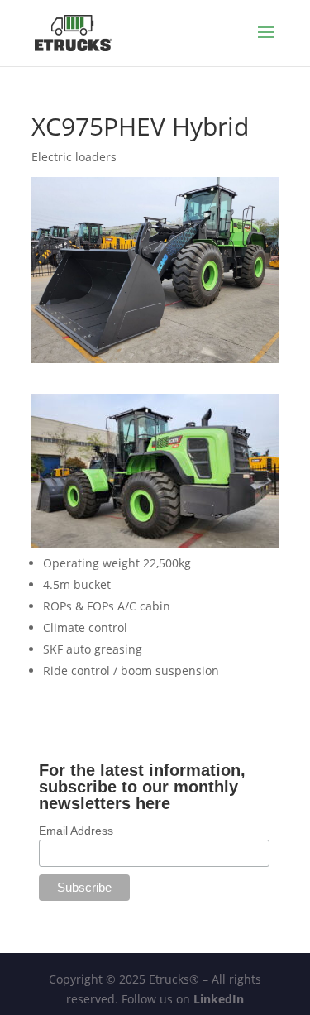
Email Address (76, 830)
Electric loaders (74, 157)
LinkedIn (218, 999)
